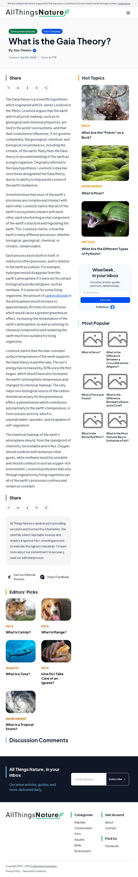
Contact (110, 828)
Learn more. (124, 3)
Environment (16, 719)
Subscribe (105, 300)
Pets (9, 626)
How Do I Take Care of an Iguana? (52, 678)
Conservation (83, 828)
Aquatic (12, 668)
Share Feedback (58, 577)
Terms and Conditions (34, 871)
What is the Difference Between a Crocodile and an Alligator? (117, 359)
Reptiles (88, 242)
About (109, 822)
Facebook (112, 846)
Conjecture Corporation (44, 866)
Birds (86, 126)
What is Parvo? (91, 352)
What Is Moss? (93, 193)
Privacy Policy (13, 871)
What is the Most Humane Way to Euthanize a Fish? (117, 437)
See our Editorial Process (24, 577)
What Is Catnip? (18, 632)
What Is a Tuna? (18, 674)
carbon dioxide (56, 295)
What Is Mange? (54, 632)
